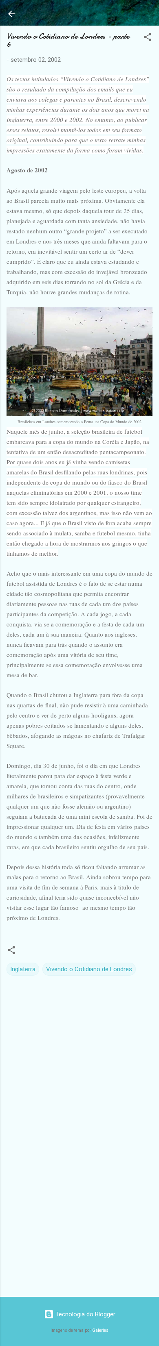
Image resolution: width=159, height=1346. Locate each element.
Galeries (100, 1330)
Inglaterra (22, 969)
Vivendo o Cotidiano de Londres (89, 969)
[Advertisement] (79, 1227)
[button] (147, 38)
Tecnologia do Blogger (84, 1314)
